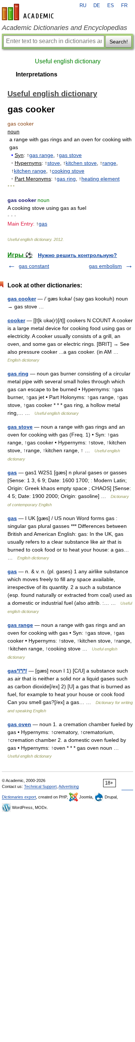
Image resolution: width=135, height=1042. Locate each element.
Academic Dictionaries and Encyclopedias (64, 27)
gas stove (70, 155)
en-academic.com (29, 12)
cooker (16, 320)
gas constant (34, 266)
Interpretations (36, 74)
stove (53, 163)
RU (83, 5)
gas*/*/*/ (17, 671)
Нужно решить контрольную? (77, 255)
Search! (119, 42)
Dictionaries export (19, 797)
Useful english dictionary (67, 61)
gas (43, 224)
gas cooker (22, 299)
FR (124, 5)
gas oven (19, 724)
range (109, 163)
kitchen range (30, 171)
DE (96, 5)
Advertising (68, 786)
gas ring (66, 179)
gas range (41, 155)
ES (110, 5)
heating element (100, 179)
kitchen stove (81, 163)
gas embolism (105, 266)
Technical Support (40, 786)
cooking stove (68, 171)
